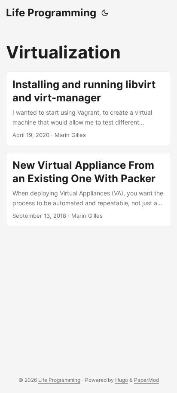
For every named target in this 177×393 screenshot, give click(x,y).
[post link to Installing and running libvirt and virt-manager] (88, 109)
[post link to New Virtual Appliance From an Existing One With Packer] (88, 189)
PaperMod (146, 380)
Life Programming (51, 12)
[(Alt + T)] (105, 13)
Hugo (121, 380)
